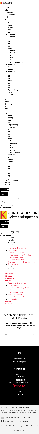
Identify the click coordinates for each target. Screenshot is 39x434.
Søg (18, 198)
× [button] (37, 406)
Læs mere (27, 414)
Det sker (11, 238)
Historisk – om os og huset (18, 253)
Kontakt (10, 94)
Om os (10, 244)
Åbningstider (13, 90)
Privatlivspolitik (19, 358)
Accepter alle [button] (10, 425)
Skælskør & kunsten (16, 260)
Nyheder (10, 12)
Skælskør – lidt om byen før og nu (21, 262)
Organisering (13, 34)
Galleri (9, 92)
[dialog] (19, 419)
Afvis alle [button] (29, 425)
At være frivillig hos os (10, 27)
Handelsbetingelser (19, 362)
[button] (19, 430)
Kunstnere (11, 15)
